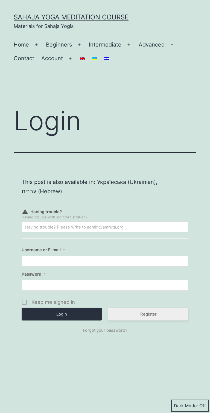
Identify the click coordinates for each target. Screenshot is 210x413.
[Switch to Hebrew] (107, 58)
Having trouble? (46, 211)
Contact (24, 58)
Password (34, 274)
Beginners (59, 44)
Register (148, 314)
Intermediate (105, 44)
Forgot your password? (105, 330)
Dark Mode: (186, 405)
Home (21, 44)
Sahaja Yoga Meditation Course (71, 17)
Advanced (152, 44)
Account (52, 58)
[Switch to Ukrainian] (95, 58)
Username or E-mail (43, 249)
